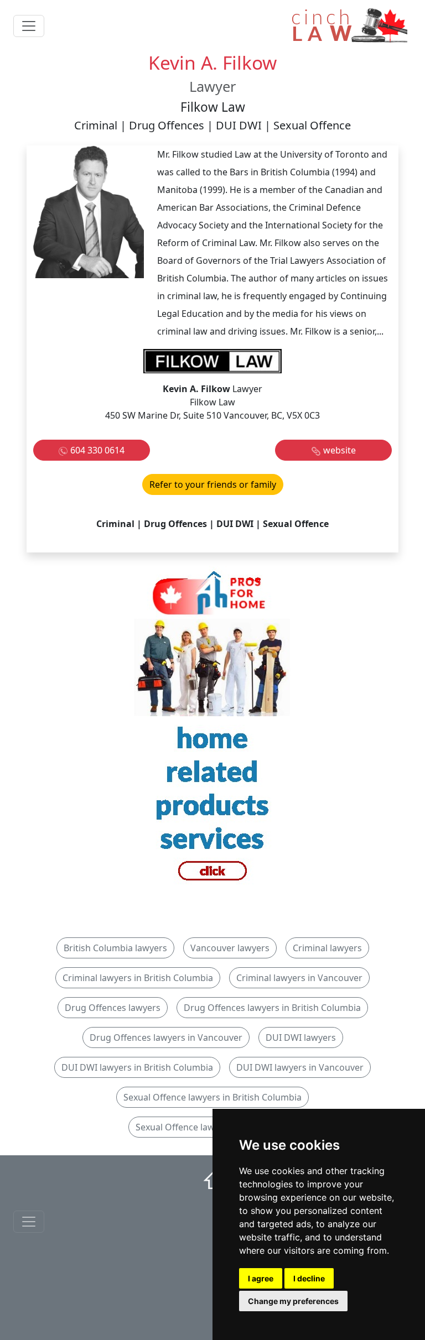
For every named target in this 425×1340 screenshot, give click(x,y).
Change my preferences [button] (293, 1301)
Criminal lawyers (327, 948)
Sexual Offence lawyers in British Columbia (212, 1097)
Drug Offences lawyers (112, 1008)
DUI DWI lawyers (301, 1037)
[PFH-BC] (212, 730)
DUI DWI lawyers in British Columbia (137, 1067)
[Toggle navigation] (28, 26)
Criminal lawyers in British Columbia (138, 978)
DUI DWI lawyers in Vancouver (300, 1067)
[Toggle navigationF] (28, 1222)
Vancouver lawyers (229, 948)
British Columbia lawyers (115, 948)
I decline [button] (309, 1278)
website (339, 450)
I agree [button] (260, 1278)
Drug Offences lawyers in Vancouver (166, 1037)
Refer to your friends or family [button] (212, 484)
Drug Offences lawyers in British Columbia (272, 1008)
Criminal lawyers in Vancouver (299, 978)
